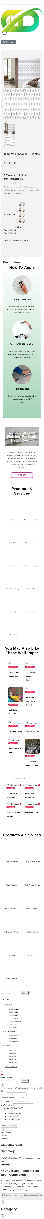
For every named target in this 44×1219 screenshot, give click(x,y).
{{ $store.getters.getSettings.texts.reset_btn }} (22, 1196)
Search (25, 993)
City (3, 1105)
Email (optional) (7, 1101)
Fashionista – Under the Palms (32, 763)
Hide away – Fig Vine (15, 750)
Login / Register (11, 1067)
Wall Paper (24, 240)
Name (4, 1094)
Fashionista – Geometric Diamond (31, 676)
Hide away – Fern (15, 731)
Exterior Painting (15, 1116)
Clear (19, 227)
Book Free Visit (9, 1126)
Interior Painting (15, 1113)
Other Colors (9, 214)
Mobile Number (7, 1098)
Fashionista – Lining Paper (14, 674)
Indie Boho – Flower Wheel (14, 712)
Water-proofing (14, 1119)
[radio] (22, 204)
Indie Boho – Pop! (32, 731)
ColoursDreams (4, 33)
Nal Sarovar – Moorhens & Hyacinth (31, 701)
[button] (22, 4)
